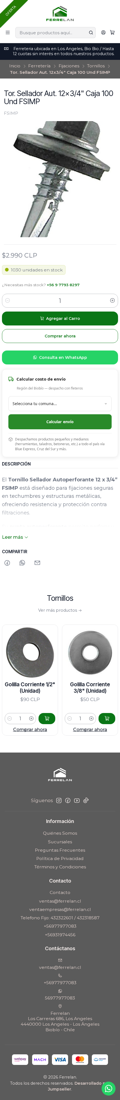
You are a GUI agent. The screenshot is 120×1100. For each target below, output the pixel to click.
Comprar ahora (78, 729)
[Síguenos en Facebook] (68, 800)
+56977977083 (60, 926)
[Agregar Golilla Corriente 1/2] (35, 718)
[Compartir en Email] (37, 563)
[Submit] (91, 32)
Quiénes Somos (60, 833)
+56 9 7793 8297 (63, 285)
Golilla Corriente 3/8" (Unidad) (78, 687)
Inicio (14, 66)
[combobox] (55, 32)
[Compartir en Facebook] (7, 563)
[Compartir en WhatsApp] (22, 563)
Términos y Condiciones (60, 866)
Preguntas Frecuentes (60, 850)
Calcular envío (60, 421)
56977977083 (60, 998)
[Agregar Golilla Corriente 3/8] (95, 718)
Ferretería (39, 66)
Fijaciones (69, 66)
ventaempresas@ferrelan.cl (60, 909)
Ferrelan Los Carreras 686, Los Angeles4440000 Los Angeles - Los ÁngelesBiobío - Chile (60, 1021)
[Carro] (112, 33)
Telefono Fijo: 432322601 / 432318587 (60, 917)
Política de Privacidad (60, 858)
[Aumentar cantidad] (112, 300)
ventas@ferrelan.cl (60, 901)
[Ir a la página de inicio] (60, 13)
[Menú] (8, 33)
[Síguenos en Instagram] (59, 800)
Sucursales (60, 841)
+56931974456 (60, 934)
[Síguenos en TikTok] (86, 800)
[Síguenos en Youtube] (77, 800)
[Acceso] (103, 33)
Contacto (60, 892)
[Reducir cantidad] (7, 300)
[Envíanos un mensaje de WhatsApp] (109, 1089)
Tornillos (96, 66)
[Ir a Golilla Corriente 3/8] (78, 652)
